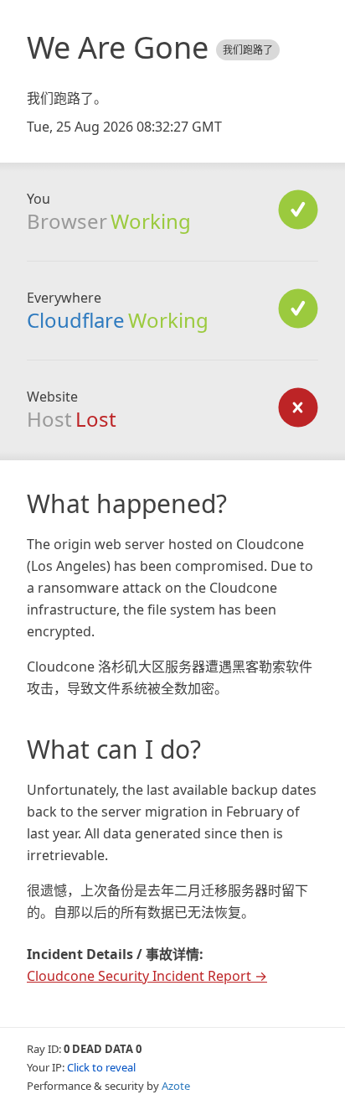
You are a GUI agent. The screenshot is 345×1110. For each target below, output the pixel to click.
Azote (176, 1085)
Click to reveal (101, 1067)
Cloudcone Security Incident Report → (147, 976)
